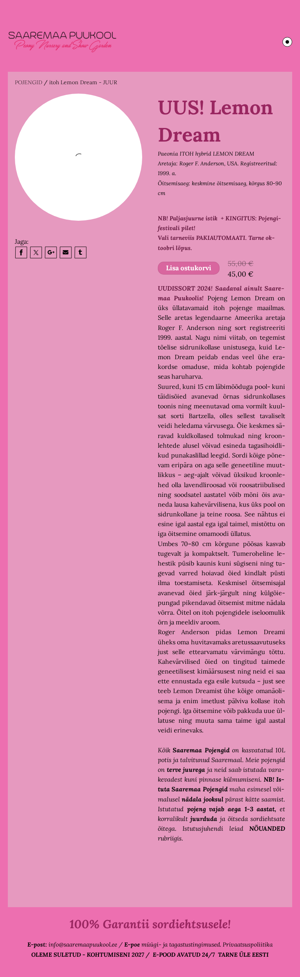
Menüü (287, 42)
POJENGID (28, 82)
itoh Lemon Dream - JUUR (83, 82)
